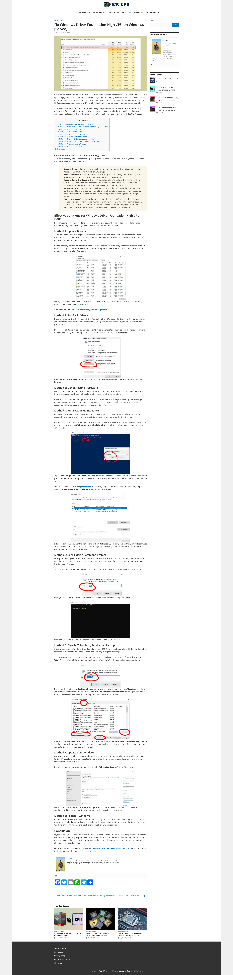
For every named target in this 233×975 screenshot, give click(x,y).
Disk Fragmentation (82, 486)
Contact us (58, 952)
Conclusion (60, 149)
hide (86, 120)
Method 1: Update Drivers (69, 129)
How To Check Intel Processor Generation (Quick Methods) (79, 895)
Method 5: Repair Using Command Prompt (76, 139)
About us (58, 963)
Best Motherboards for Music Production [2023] (126, 895)
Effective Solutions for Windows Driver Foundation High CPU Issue (82, 127)
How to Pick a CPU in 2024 (167, 79)
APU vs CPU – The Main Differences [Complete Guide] (68, 934)
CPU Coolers (84, 12)
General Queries (136, 12)
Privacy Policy (59, 955)
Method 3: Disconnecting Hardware (73, 134)
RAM (124, 12)
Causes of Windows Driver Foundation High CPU (74, 124)
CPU (74, 12)
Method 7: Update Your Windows (72, 144)
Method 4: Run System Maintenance (73, 136)
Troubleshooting (153, 12)
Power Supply (113, 12)
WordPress (103, 971)
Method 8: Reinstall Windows (70, 146)
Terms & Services (61, 948)
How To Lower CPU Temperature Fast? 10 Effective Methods (130, 934)
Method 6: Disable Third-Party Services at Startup (78, 141)
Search (152, 20)
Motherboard (98, 12)
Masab (68, 32)
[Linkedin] (56, 876)
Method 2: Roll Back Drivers (70, 132)
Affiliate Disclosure (62, 959)
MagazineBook (125, 971)
